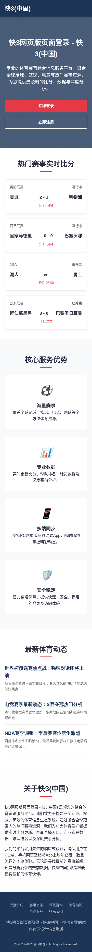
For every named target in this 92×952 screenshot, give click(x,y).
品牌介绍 (17, 905)
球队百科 (56, 905)
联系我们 (56, 911)
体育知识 (75, 905)
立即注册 (46, 122)
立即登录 (46, 106)
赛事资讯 (36, 905)
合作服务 (36, 911)
